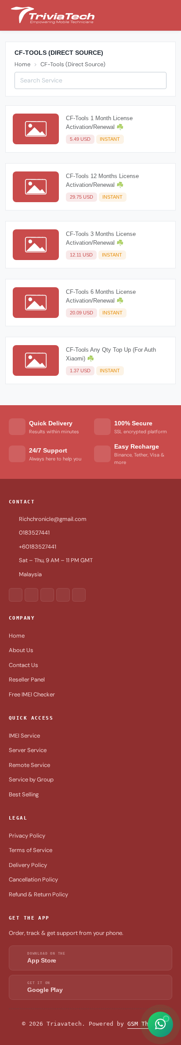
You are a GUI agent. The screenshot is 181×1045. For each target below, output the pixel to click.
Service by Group (31, 779)
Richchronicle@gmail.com (53, 519)
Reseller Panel (27, 679)
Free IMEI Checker (32, 694)
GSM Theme (143, 1023)
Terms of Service (30, 850)
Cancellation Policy (33, 879)
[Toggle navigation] (170, 15)
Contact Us (23, 665)
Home (22, 64)
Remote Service (29, 765)
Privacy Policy (27, 835)
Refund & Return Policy (38, 894)
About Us (21, 650)
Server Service (28, 750)
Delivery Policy (28, 865)
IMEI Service (24, 735)
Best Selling (24, 794)
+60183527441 (37, 546)
